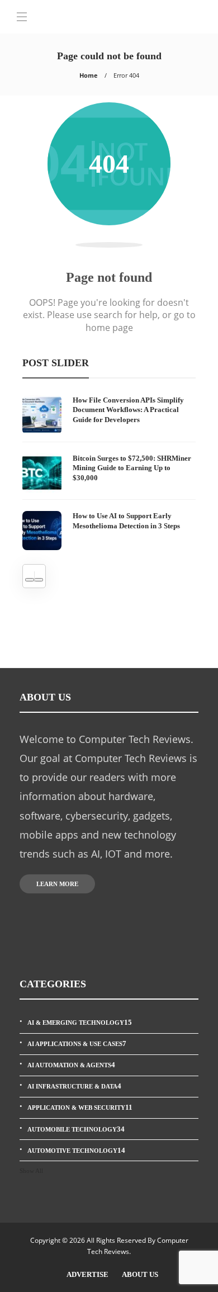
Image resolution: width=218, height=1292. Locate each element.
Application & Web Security (79, 1107)
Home (88, 75)
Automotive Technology (76, 1150)
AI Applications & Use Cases (76, 1043)
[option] (109, 472)
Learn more (57, 884)
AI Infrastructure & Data (74, 1086)
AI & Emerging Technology (79, 1022)
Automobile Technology (76, 1129)
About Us (140, 1274)
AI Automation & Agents (71, 1065)
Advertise (87, 1274)
